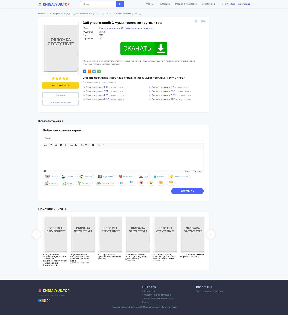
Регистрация (243, 4)
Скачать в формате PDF (104, 95)
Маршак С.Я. (158, 261)
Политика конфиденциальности (157, 298)
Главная (41, 14)
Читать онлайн (60, 85)
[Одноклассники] (89, 71)
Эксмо (102, 32)
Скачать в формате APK (171, 99)
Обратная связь (149, 291)
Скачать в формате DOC (171, 91)
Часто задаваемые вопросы (209, 291)
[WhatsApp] (99, 71)
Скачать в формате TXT (104, 91)
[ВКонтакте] (84, 71)
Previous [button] (36, 234)
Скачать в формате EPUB (104, 99)
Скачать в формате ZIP (170, 87)
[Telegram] (94, 71)
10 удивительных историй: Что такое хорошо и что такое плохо (80, 257)
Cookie (145, 302)
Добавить (60, 95)
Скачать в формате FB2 (104, 87)
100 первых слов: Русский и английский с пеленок (109, 256)
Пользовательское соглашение (157, 295)
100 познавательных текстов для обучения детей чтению (136, 256)
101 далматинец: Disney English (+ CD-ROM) (192, 255)
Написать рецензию (60, 102)
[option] (54, 242)
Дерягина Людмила (79, 263)
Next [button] (210, 234)
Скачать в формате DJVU (171, 95)
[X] (48, 300)
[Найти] (120, 4)
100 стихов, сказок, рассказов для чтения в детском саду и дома (164, 256)
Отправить (187, 191)
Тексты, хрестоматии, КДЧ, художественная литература (72, 14)
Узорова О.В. (131, 261)
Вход (232, 4)
